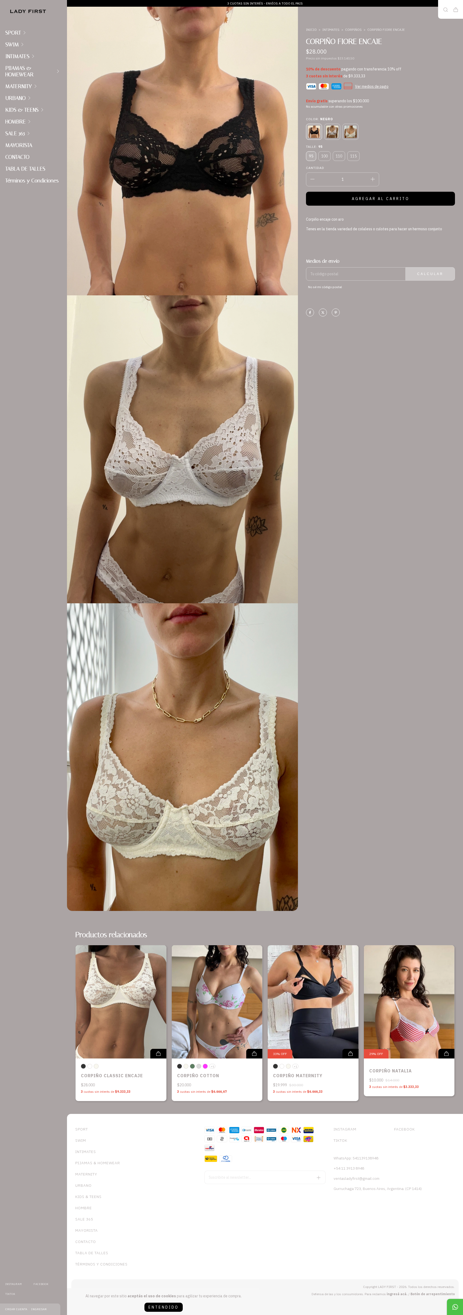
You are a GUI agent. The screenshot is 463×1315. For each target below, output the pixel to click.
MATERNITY (18, 86)
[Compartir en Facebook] (310, 312)
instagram (13, 1284)
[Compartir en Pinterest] (336, 312)
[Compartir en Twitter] (323, 312)
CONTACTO (17, 157)
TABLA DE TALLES (25, 168)
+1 (295, 1066)
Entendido (163, 1307)
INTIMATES (17, 56)
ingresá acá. (397, 1294)
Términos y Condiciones (32, 180)
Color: (319, 119)
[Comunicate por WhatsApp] (455, 1307)
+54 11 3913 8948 (349, 1168)
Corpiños (353, 30)
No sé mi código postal (325, 287)
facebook (40, 1284)
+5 (212, 1066)
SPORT (13, 32)
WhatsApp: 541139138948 (356, 1158)
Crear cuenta (16, 1309)
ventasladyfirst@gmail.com (356, 1178)
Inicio (311, 30)
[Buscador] (445, 10)
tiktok (10, 1294)
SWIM (12, 44)
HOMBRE (15, 121)
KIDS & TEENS (22, 110)
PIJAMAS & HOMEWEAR (19, 71)
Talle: (314, 147)
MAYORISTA (18, 145)
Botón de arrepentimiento (432, 1294)
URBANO (15, 98)
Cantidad (315, 168)
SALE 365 (15, 133)
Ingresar (39, 1309)
